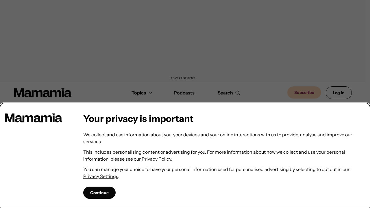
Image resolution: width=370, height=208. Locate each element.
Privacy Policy (156, 159)
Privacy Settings (100, 176)
